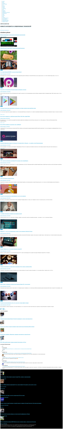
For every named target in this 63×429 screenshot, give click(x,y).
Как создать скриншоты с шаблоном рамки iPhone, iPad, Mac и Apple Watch (15, 116)
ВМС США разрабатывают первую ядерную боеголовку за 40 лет (13, 342)
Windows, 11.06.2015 (3, 50)
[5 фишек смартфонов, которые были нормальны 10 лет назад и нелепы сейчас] (8, 263)
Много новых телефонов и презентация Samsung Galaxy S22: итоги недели (15, 284)
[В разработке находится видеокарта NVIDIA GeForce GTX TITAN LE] (3, 364)
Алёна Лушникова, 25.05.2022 (5, 215)
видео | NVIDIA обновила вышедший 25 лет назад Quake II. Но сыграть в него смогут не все (18, 384)
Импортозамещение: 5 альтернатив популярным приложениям (12, 34)
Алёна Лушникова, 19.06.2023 (5, 110)
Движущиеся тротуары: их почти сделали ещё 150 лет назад (12, 395)
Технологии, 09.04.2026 (4, 397)
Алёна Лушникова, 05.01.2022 (5, 304)
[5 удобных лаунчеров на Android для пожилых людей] (8, 210)
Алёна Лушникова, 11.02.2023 (5, 145)
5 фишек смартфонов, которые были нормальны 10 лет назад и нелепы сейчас (16, 266)
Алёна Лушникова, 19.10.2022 (5, 162)
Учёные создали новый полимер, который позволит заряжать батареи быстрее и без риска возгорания (20, 403)
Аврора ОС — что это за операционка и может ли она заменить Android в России (16, 231)
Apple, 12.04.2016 (3, 36)
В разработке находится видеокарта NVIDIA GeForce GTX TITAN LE (14, 366)
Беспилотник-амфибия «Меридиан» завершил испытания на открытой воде (15, 334)
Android (1, 70)
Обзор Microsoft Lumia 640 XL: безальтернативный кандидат (12, 48)
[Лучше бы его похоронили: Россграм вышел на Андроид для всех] (8, 86)
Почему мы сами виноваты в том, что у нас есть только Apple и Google (14, 302)
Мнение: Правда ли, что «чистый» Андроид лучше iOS (11, 249)
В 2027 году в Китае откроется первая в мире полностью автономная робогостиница (17, 326)
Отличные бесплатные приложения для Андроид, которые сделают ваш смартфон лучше (18, 108)
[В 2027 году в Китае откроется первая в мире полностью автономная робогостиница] (2, 323)
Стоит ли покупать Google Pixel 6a (7, 178)
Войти (1, 30)
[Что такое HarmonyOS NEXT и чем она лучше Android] (8, 69)
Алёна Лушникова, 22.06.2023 (5, 91)
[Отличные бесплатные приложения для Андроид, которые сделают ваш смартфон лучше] (8, 105)
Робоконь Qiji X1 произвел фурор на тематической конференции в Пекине (15, 414)
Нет (3, 77)
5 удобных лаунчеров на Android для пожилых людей (11, 213)
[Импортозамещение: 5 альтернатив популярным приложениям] (8, 46)
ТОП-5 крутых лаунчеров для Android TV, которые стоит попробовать (14, 160)
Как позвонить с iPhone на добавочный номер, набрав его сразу (13, 357)
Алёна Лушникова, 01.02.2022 (5, 268)
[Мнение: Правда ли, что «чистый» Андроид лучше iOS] (8, 246)
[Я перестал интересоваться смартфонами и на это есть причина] (8, 193)
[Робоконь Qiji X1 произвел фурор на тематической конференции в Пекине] (2, 412)
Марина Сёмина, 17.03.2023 (5, 126)
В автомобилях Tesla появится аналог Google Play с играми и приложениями (15, 376)
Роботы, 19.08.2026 (3, 423)
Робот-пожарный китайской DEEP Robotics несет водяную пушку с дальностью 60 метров (18, 421)
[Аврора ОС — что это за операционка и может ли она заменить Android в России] (8, 228)
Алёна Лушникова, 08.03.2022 (5, 233)
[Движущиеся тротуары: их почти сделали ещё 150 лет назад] (2, 393)
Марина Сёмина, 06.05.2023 (5, 118)
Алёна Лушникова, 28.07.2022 (5, 180)
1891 (1, 316)
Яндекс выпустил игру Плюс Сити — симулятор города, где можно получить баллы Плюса (17, 348)
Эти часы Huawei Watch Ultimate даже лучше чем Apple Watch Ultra (14, 361)
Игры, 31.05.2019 (3, 386)
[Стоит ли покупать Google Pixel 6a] (8, 175)
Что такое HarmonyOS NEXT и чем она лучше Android (10, 72)
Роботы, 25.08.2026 (3, 415)
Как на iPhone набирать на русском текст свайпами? (10, 124)
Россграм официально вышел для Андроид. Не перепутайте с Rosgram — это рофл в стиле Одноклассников (21, 143)
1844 (1, 332)
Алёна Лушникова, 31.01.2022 (5, 286)
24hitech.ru (32, 425)
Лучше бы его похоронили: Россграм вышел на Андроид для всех (13, 89)
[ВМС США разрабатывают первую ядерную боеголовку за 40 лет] (2, 339)
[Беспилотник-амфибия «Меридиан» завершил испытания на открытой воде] (2, 331)
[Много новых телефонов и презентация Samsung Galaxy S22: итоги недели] (8, 281)
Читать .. (1, 77)
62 (4, 309)
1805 (1, 340)
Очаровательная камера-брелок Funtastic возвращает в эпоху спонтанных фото (16, 318)
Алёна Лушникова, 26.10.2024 (5, 73)
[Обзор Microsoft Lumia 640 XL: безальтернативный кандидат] (8, 59)
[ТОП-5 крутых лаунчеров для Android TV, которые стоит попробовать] (8, 157)
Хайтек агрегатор (19, 426)
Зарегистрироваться (5, 30)
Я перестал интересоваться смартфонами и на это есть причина (13, 196)
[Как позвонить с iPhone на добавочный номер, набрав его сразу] (3, 355)
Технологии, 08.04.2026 (4, 405)
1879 (1, 324)
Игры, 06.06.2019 (3, 378)
